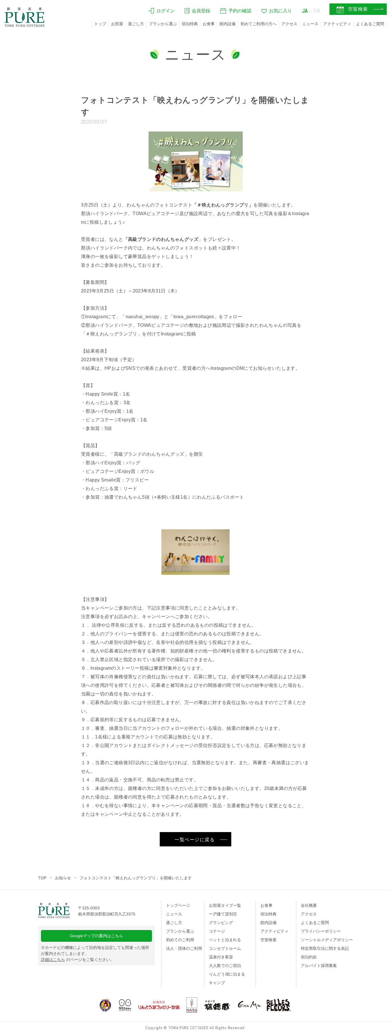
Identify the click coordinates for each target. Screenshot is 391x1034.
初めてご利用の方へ (258, 23)
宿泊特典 (190, 23)
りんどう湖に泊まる (227, 974)
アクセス (289, 23)
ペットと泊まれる (225, 939)
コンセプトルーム (225, 948)
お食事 (209, 23)
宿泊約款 (309, 957)
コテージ (217, 931)
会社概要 (309, 905)
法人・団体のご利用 (184, 948)
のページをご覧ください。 (77, 959)
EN (316, 10)
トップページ (178, 905)
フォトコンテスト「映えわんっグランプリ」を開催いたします (136, 878)
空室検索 (268, 939)
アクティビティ (337, 23)
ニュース (310, 23)
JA (305, 10)
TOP (42, 878)
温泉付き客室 (221, 957)
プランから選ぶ (163, 23)
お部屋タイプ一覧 (225, 905)
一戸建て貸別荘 (223, 914)
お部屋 (117, 23)
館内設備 (228, 23)
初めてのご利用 (180, 939)
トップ (100, 23)
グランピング (221, 922)
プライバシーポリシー (321, 931)
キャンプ (217, 982)
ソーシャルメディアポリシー (327, 939)
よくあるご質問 (370, 23)
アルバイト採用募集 (319, 965)
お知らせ (63, 878)
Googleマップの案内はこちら (96, 935)
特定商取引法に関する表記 (325, 948)
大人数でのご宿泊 (225, 965)
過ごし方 (136, 23)
